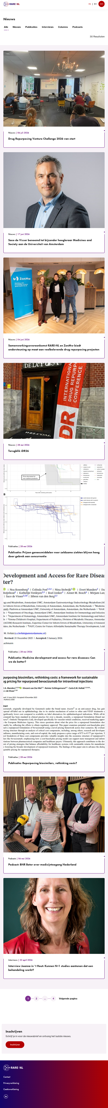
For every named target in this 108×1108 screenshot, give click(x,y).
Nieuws (17, 27)
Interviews (48, 27)
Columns (63, 27)
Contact (6, 1076)
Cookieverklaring (11, 1089)
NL (90, 4)
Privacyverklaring (11, 1083)
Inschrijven (15, 1044)
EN (95, 4)
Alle (6, 27)
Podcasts (77, 27)
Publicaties (31, 27)
